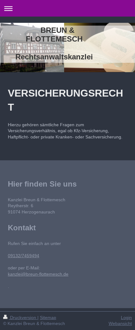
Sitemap (48, 317)
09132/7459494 (23, 255)
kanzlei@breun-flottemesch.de (38, 274)
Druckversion (23, 317)
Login (126, 317)
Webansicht (120, 323)
